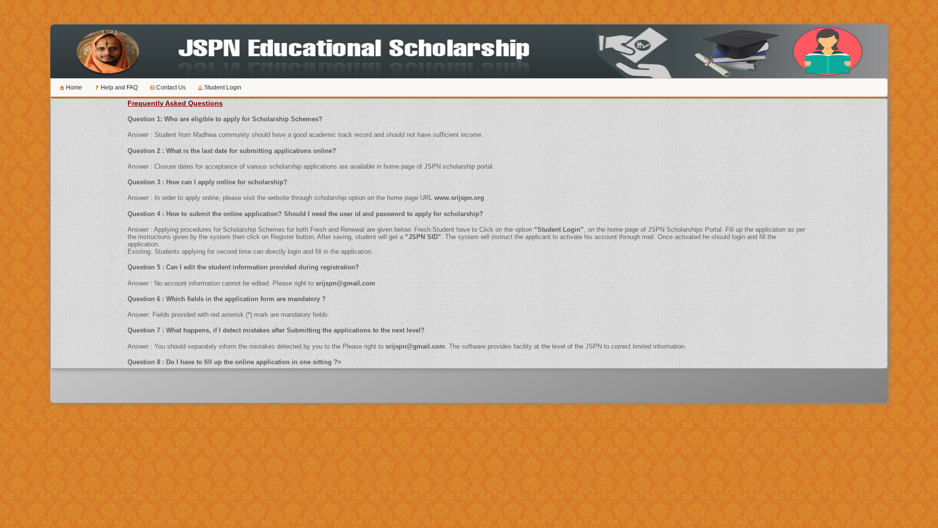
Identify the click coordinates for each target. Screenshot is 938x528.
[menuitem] (70, 87)
